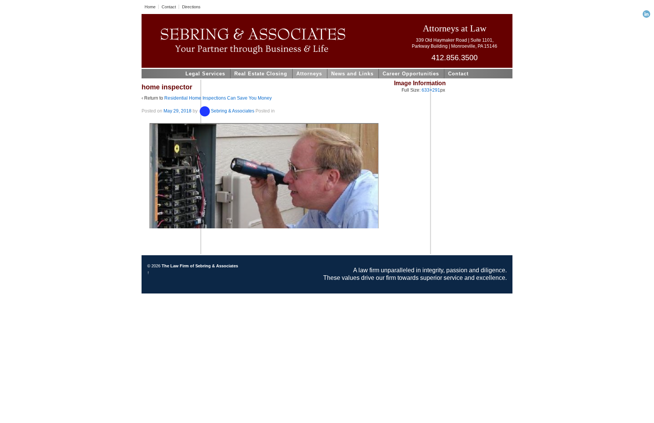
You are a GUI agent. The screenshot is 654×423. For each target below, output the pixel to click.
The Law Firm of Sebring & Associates (199, 266)
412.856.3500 (454, 57)
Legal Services (205, 73)
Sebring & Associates (232, 111)
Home (150, 7)
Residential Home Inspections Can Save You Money (218, 98)
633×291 (431, 90)
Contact (169, 7)
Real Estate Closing (260, 73)
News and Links (352, 73)
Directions (191, 7)
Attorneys (309, 73)
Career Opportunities (411, 73)
